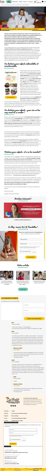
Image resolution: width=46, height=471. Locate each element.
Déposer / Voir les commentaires (11, 193)
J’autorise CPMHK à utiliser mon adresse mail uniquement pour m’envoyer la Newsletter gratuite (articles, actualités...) (21, 435)
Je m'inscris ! (31, 257)
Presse (20, 1)
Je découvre (23, 289)
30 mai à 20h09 (15, 361)
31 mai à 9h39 (15, 333)
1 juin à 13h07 (17, 385)
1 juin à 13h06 (17, 349)
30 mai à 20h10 (17, 378)
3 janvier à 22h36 (15, 324)
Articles (25, 1)
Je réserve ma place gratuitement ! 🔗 (23, 219)
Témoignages (15, 1)
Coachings (30, 1)
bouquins (17, 156)
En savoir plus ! (10, 97)
